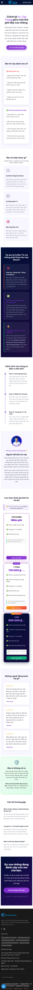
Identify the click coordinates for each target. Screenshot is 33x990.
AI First (26, 988)
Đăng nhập (27, 2)
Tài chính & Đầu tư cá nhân (10, 942)
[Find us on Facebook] (1, 929)
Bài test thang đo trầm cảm (10, 958)
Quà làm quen (18, 988)
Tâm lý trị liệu (24, 942)
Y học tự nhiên (6, 945)
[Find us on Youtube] (4, 929)
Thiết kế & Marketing (22, 940)
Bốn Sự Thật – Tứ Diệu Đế (9, 966)
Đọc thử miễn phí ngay (16, 47)
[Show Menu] (2, 2)
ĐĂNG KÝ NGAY (16, 558)
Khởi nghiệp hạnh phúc (9, 937)
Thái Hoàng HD (9, 977)
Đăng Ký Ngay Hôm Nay (16, 890)
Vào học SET (8, 988)
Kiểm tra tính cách (23, 937)
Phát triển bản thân (8, 940)
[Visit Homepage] (13, 2)
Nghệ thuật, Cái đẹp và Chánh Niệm (12, 969)
